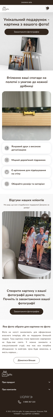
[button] (7, 245)
